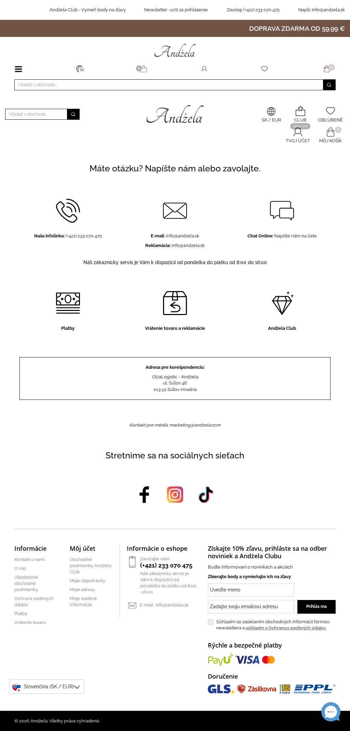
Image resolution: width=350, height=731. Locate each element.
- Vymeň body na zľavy (88, 9)
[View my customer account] (204, 68)
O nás (20, 568)
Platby (20, 613)
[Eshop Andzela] (175, 49)
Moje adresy (82, 589)
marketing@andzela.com (194, 425)
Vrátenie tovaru (30, 622)
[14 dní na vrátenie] (7, 9)
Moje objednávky (87, 580)
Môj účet (82, 548)
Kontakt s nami (29, 559)
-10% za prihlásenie (176, 9)
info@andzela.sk (328, 9)
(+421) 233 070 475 (253, 9)
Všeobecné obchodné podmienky (26, 583)
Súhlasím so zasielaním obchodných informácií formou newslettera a (272, 624)
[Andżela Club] (144, 68)
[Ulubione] (266, 68)
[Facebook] (144, 494)
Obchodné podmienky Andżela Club (90, 565)
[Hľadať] (329, 85)
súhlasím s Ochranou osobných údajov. (286, 627)
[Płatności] (29, 9)
